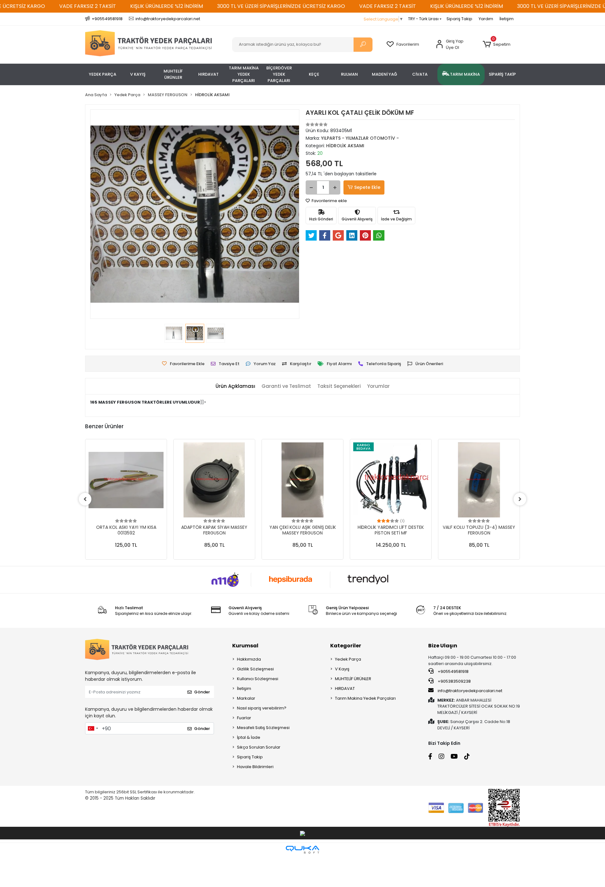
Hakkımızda (249, 659)
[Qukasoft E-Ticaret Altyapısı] (302, 850)
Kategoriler (345, 645)
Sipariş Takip (459, 19)
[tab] (235, 386)
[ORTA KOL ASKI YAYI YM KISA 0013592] (126, 479)
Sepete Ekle (367, 187)
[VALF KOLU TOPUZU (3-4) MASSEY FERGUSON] (478, 479)
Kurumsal (245, 645)
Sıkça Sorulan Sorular (258, 747)
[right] (520, 499)
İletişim (506, 19)
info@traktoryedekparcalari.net (470, 691)
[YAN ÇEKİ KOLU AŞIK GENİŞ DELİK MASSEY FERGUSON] (302, 479)
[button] (496, 44)
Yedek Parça (348, 659)
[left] (85, 499)
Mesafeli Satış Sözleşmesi (263, 728)
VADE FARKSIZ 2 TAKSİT (87, 6)
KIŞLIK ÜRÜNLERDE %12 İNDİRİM (166, 6)
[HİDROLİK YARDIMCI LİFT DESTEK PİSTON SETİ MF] (390, 479)
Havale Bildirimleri (255, 767)
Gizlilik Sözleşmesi (255, 669)
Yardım (486, 19)
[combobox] (92, 728)
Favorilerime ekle (329, 201)
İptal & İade (248, 737)
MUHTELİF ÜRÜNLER (353, 679)
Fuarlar (244, 718)
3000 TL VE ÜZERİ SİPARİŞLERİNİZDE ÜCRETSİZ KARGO (281, 6)
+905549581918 (453, 671)
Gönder (202, 692)
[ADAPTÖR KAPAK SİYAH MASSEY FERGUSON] (214, 479)
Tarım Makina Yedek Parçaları (365, 698)
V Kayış (342, 669)
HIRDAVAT (345, 689)
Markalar (246, 698)
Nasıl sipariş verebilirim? (261, 708)
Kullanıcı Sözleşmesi (257, 679)
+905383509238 (454, 681)
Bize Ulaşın (442, 645)
